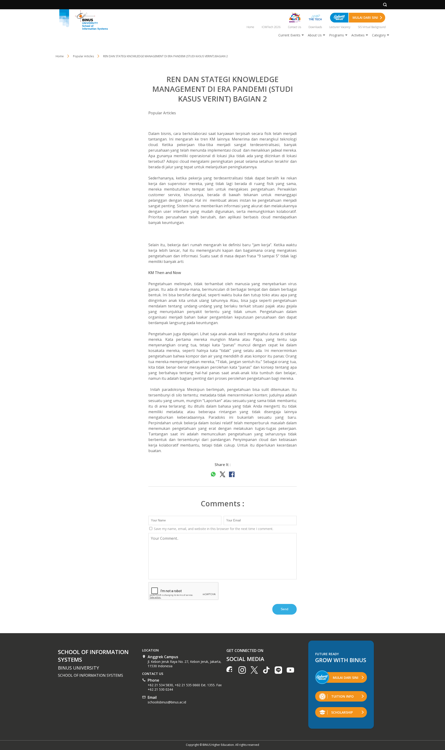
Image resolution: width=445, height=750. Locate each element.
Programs (336, 35)
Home (250, 27)
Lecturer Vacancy (339, 27)
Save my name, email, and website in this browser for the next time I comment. (213, 529)
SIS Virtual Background (372, 27)
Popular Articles (162, 113)
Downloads (315, 27)
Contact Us (294, 27)
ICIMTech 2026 (271, 27)
